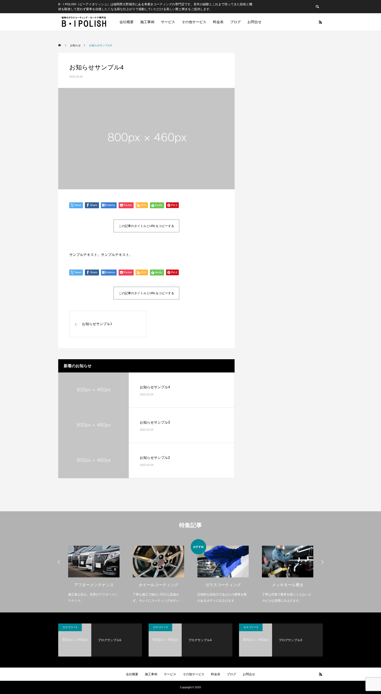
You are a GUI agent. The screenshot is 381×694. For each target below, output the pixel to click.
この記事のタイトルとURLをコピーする (146, 226)
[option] (76, 571)
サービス (168, 22)
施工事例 (147, 22)
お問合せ (254, 22)
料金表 (218, 22)
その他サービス (194, 22)
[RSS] (320, 22)
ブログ (235, 22)
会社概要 (127, 22)
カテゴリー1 (70, 627)
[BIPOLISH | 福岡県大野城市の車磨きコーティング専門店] (84, 22)
